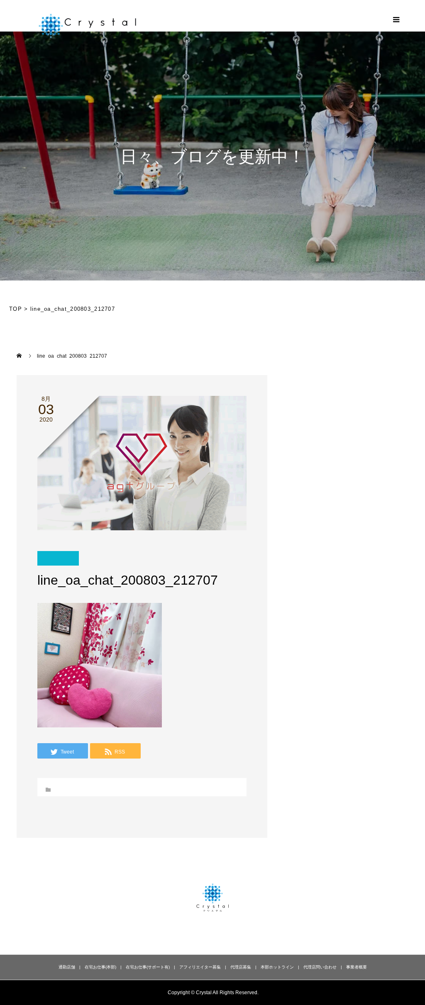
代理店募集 (240, 967)
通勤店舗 (67, 967)
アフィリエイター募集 (200, 967)
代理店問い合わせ (320, 967)
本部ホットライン (277, 967)
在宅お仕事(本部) (100, 967)
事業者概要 (356, 967)
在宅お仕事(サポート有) (148, 967)
